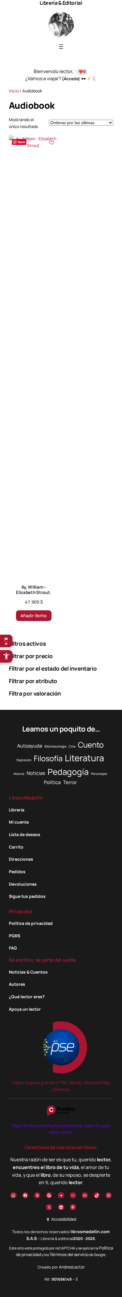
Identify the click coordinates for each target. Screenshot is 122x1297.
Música (19, 774)
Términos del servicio (69, 1254)
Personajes (99, 774)
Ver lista (63, 1287)
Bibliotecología (55, 746)
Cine (72, 746)
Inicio (14, 91)
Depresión (24, 760)
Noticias (36, 773)
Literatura (84, 758)
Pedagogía (68, 771)
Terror (70, 782)
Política (52, 782)
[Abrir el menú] (61, 46)
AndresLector (72, 1267)
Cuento (91, 745)
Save (21, 142)
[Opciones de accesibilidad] (6, 656)
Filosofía (48, 758)
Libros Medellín (26, 797)
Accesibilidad (63, 1219)
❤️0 (82, 71)
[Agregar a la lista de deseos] (51, 142)
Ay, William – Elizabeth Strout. (33, 589)
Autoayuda (29, 746)
